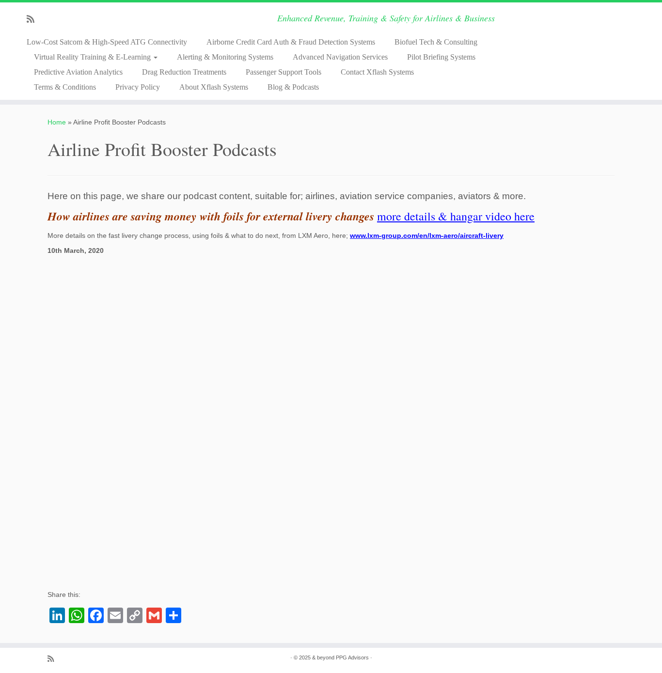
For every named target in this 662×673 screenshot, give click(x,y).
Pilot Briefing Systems (441, 57)
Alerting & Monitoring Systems (225, 57)
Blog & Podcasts (293, 87)
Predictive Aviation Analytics (78, 72)
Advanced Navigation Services (340, 57)
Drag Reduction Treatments (184, 72)
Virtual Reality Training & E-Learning (93, 57)
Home (56, 122)
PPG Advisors (352, 657)
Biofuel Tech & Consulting (435, 42)
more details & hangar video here (456, 216)
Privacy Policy (137, 87)
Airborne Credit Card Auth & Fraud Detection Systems (290, 42)
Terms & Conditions (65, 87)
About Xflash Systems (213, 87)
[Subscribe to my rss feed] (34, 19)
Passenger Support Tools (283, 72)
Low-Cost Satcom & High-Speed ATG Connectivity (107, 42)
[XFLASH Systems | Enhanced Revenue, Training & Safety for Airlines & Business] (585, 31)
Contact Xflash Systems (377, 72)
